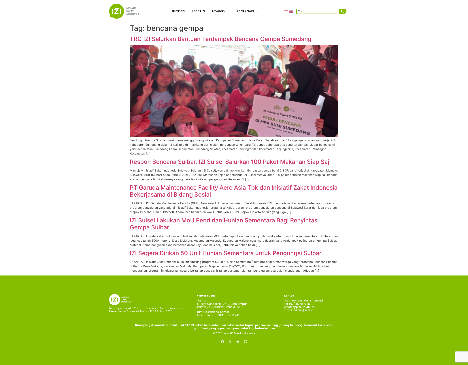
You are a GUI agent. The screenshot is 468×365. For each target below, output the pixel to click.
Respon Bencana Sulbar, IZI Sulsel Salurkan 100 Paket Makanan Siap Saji (230, 161)
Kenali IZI (198, 11)
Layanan (218, 11)
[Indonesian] (286, 11)
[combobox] (316, 11)
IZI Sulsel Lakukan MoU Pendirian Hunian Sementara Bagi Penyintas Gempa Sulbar (223, 224)
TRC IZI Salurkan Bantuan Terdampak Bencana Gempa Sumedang (221, 38)
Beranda (178, 11)
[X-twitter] (230, 341)
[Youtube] (238, 341)
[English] (291, 11)
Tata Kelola (245, 11)
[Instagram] (245, 341)
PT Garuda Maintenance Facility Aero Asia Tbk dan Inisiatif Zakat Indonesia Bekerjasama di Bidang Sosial (233, 191)
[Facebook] (222, 341)
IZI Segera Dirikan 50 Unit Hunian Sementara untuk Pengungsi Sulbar (225, 253)
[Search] (342, 11)
